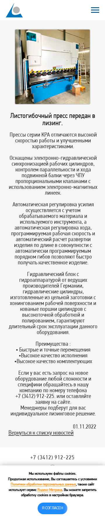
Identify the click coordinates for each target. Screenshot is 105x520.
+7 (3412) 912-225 (52, 458)
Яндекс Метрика (49, 490)
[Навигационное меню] (95, 10)
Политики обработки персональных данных (43, 484)
